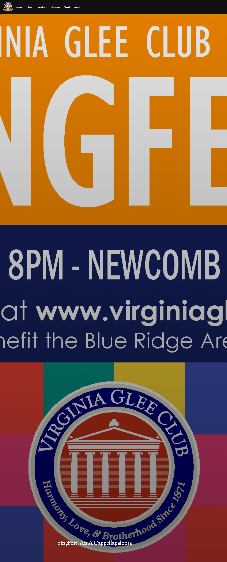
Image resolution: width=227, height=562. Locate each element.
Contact (77, 7)
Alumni (67, 7)
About (19, 7)
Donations (55, 7)
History (31, 7)
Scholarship (43, 7)
